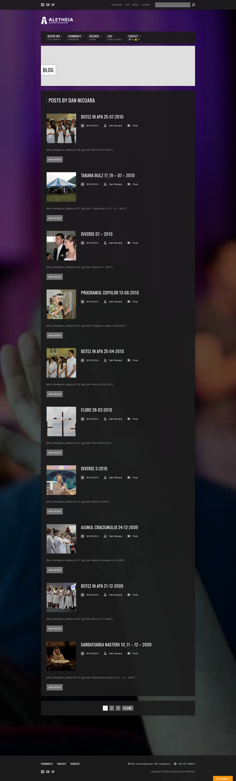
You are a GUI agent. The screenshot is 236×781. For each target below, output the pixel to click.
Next (126, 708)
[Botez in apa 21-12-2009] (61, 610)
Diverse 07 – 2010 (97, 234)
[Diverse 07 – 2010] (61, 258)
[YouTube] (47, 4)
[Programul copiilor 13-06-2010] (61, 317)
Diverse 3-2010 (94, 468)
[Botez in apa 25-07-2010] (61, 141)
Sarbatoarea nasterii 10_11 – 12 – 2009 (116, 644)
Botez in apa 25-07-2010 (102, 116)
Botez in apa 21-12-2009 (102, 585)
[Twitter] (53, 4)
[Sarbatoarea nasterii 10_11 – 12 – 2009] (61, 668)
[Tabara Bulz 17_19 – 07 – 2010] (61, 199)
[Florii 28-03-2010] (61, 434)
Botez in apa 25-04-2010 (102, 351)
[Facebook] (42, 4)
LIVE (127, 4)
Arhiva (135, 4)
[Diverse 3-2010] (61, 493)
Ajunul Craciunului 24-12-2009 (109, 527)
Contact (146, 4)
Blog (48, 70)
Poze (135, 125)
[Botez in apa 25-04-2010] (61, 375)
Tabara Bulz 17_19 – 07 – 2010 (108, 175)
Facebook (116, 4)
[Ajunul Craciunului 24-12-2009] (61, 551)
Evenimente (47, 764)
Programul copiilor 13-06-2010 (110, 292)
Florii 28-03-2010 (96, 409)
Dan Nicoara (115, 125)
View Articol (54, 159)
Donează (74, 764)
